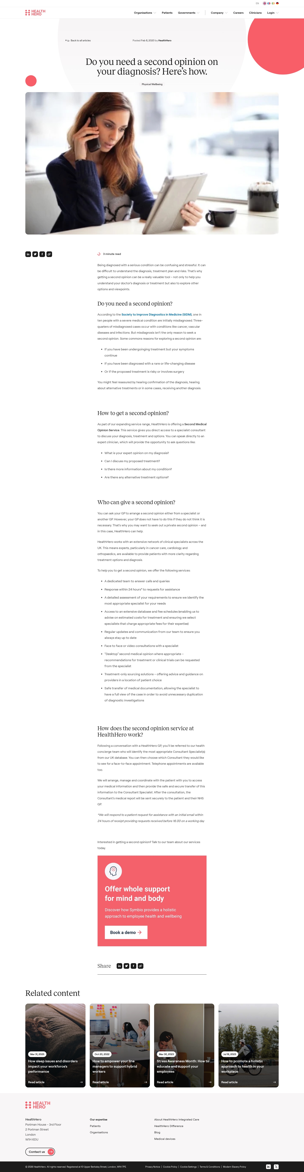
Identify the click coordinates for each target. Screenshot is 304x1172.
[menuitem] (189, 1166)
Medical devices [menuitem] (164, 1139)
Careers (238, 12)
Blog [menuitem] (157, 1132)
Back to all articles (81, 40)
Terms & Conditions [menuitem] (210, 1166)
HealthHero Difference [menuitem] (168, 1126)
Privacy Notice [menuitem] (152, 1166)
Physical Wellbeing (152, 84)
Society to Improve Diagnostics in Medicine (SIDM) (157, 314)
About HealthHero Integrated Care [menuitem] (176, 1119)
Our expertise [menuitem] (98, 1119)
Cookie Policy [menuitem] (170, 1166)
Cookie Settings (188, 1166)
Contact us (37, 1152)
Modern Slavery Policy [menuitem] (234, 1166)
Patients (167, 12)
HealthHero (164, 40)
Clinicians (255, 12)
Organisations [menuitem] (99, 1132)
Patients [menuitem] (95, 1126)
